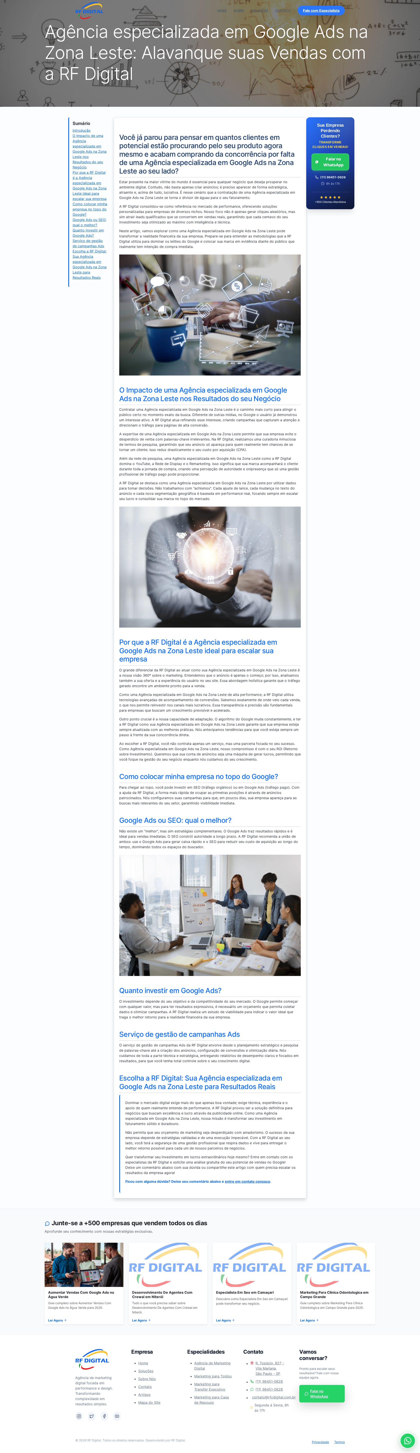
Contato (283, 10)
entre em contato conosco (247, 1181)
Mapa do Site (149, 1402)
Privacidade (320, 1442)
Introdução (82, 130)
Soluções (259, 10)
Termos (339, 1442)
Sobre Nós (147, 1379)
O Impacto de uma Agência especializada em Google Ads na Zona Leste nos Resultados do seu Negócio (90, 151)
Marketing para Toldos (213, 1376)
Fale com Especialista (321, 10)
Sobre (239, 10)
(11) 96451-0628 (269, 1381)
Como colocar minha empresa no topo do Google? (90, 209)
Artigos (144, 1394)
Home (222, 10)
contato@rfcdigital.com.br (270, 1397)
